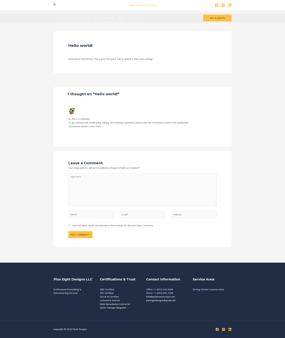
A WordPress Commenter (90, 109)
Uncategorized (89, 50)
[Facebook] (216, 5)
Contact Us (134, 17)
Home (59, 17)
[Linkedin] (230, 5)
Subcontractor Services (78, 17)
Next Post (224, 79)
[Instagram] (223, 5)
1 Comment (74, 50)
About (121, 17)
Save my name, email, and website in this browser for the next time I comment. (112, 225)
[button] (217, 18)
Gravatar (105, 126)
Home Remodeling (104, 17)
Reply (214, 133)
